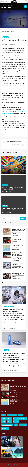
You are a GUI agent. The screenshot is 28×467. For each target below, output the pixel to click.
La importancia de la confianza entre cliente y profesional (12, 209)
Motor (9, 421)
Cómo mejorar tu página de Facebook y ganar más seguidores (14, 354)
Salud (11, 306)
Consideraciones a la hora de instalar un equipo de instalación (12, 188)
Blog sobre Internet (8, 5)
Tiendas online (5, 428)
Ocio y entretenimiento (7, 424)
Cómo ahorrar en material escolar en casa (12, 168)
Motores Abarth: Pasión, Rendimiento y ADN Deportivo (18, 239)
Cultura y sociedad (12, 415)
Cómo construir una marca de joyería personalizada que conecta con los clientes (18, 231)
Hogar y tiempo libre (6, 418)
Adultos (3, 415)
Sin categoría (23, 424)
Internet (6, 306)
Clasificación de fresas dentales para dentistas (17, 246)
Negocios (13, 31)
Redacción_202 (7, 370)
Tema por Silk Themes (14, 465)
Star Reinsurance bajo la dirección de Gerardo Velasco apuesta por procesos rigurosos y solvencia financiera (17, 255)
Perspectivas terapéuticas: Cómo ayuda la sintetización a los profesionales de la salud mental (18, 265)
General (21, 415)
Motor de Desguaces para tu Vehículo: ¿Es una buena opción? (18, 275)
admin (5, 44)
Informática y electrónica (19, 418)
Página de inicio (5, 31)
